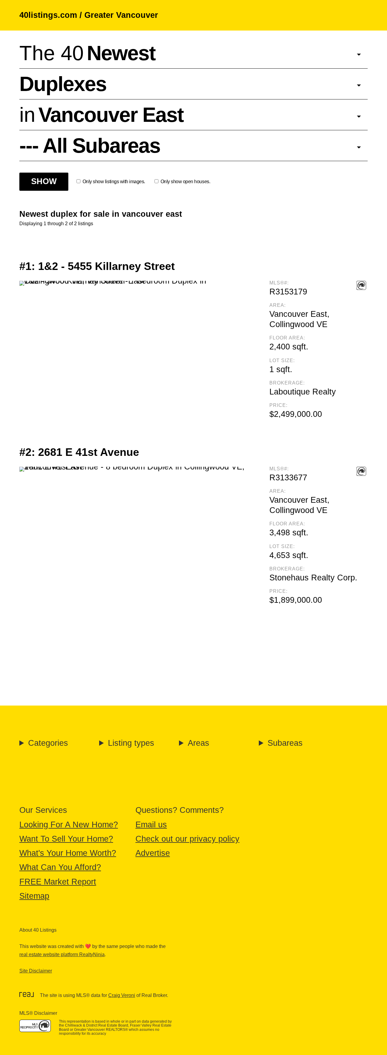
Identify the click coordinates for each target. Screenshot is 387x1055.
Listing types (131, 743)
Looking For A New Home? (68, 824)
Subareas (285, 743)
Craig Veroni (121, 995)
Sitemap (34, 896)
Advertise (152, 853)
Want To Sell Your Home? (66, 838)
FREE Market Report (57, 881)
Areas (198, 743)
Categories (48, 743)
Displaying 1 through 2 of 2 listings (56, 223)
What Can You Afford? (60, 867)
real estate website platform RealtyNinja (62, 954)
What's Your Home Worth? (67, 853)
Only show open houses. (185, 181)
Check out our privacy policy (187, 838)
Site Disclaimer (35, 970)
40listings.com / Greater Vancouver (88, 15)
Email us (151, 824)
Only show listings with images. (114, 181)
